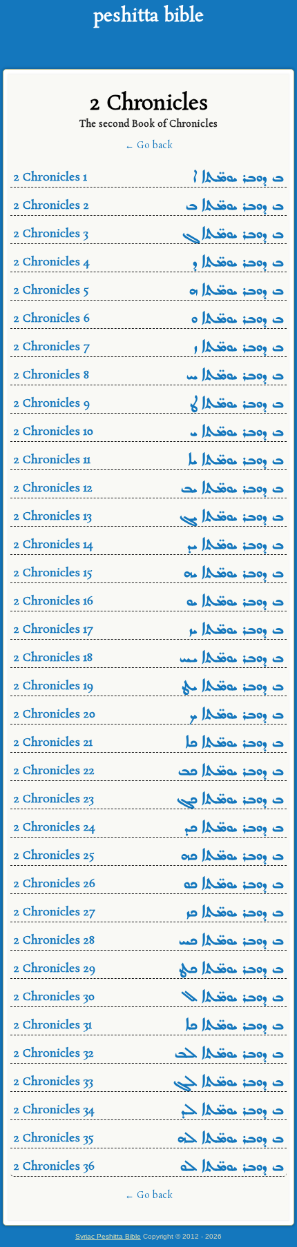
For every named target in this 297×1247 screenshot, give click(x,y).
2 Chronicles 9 (148, 405)
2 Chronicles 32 (148, 1055)
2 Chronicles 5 (148, 292)
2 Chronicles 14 (148, 546)
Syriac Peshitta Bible (108, 1236)
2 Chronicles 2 (148, 207)
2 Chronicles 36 (148, 1168)
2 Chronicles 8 (148, 376)
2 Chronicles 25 (148, 857)
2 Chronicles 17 (148, 631)
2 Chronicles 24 (148, 829)
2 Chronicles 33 (148, 1083)
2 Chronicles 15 (148, 574)
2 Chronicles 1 (148, 178)
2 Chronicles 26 (148, 885)
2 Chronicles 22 (148, 772)
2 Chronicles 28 (148, 942)
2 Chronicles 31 (148, 1026)
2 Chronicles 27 (148, 913)
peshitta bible (148, 17)
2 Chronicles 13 (148, 518)
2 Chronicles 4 (148, 263)
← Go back (149, 145)
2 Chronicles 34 (148, 1111)
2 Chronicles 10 (148, 433)
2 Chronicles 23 (148, 800)
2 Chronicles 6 (148, 320)
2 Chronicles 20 (148, 715)
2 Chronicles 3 (148, 235)
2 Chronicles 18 (148, 659)
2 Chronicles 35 (148, 1139)
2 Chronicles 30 (148, 998)
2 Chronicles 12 (148, 489)
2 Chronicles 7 (148, 348)
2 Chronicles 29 (148, 970)
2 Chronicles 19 (148, 687)
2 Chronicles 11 (148, 461)
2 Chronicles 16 (148, 602)
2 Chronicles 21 (148, 744)
